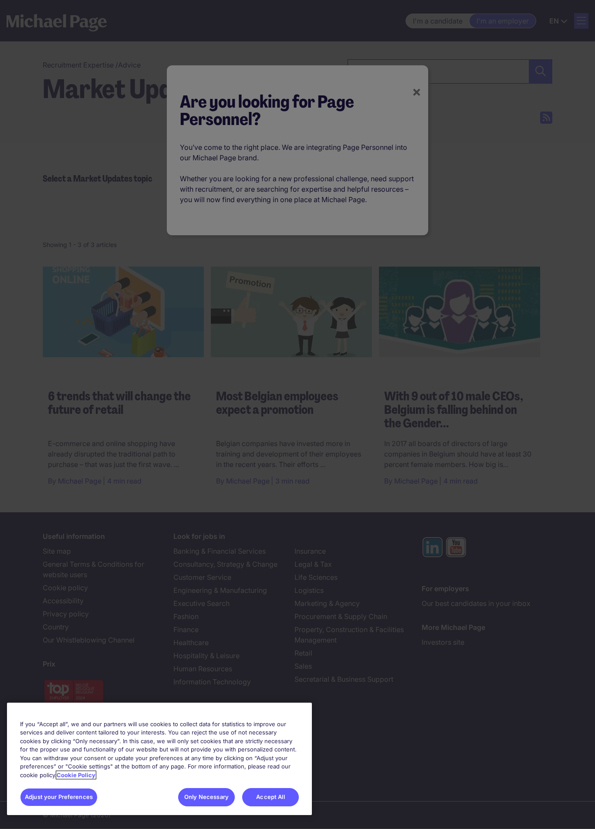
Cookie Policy (76, 774)
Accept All (270, 796)
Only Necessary (206, 796)
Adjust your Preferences (59, 796)
